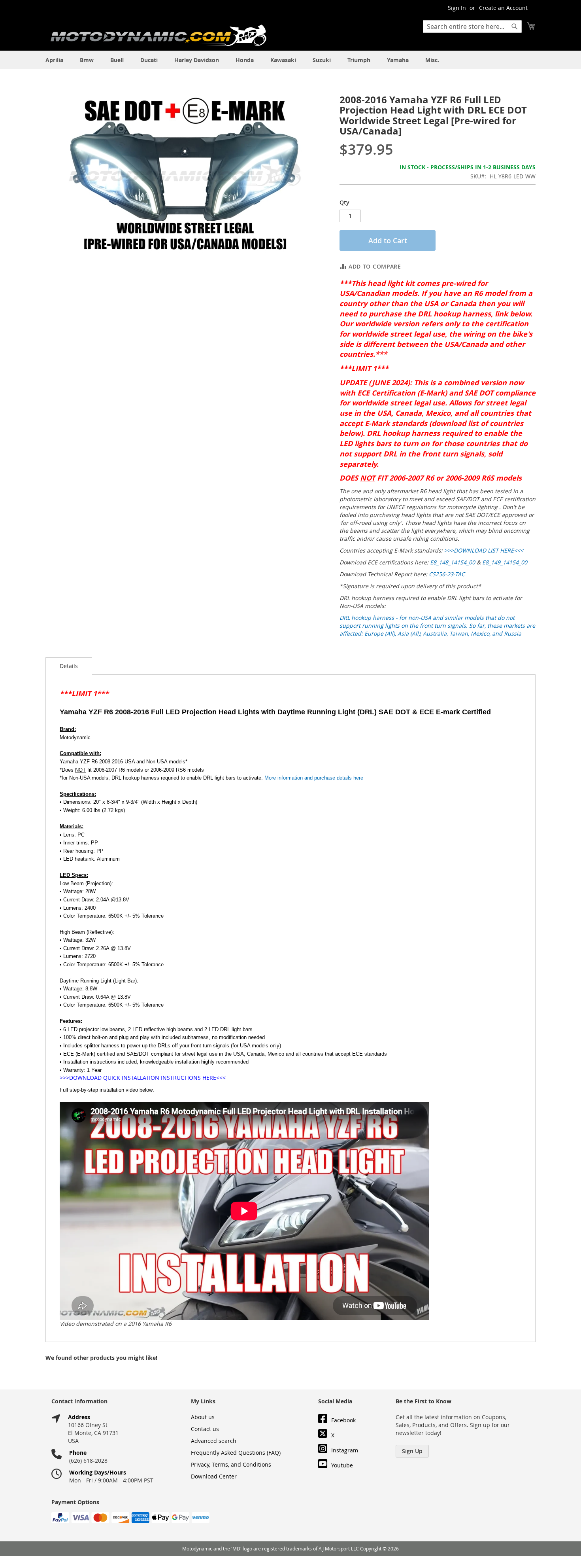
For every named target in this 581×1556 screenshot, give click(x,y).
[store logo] (158, 35)
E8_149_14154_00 (504, 562)
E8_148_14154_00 (452, 562)
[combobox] (472, 26)
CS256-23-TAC (447, 574)
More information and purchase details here (313, 778)
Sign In (457, 7)
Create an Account (503, 7)
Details (69, 666)
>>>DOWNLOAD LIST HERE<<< (484, 550)
